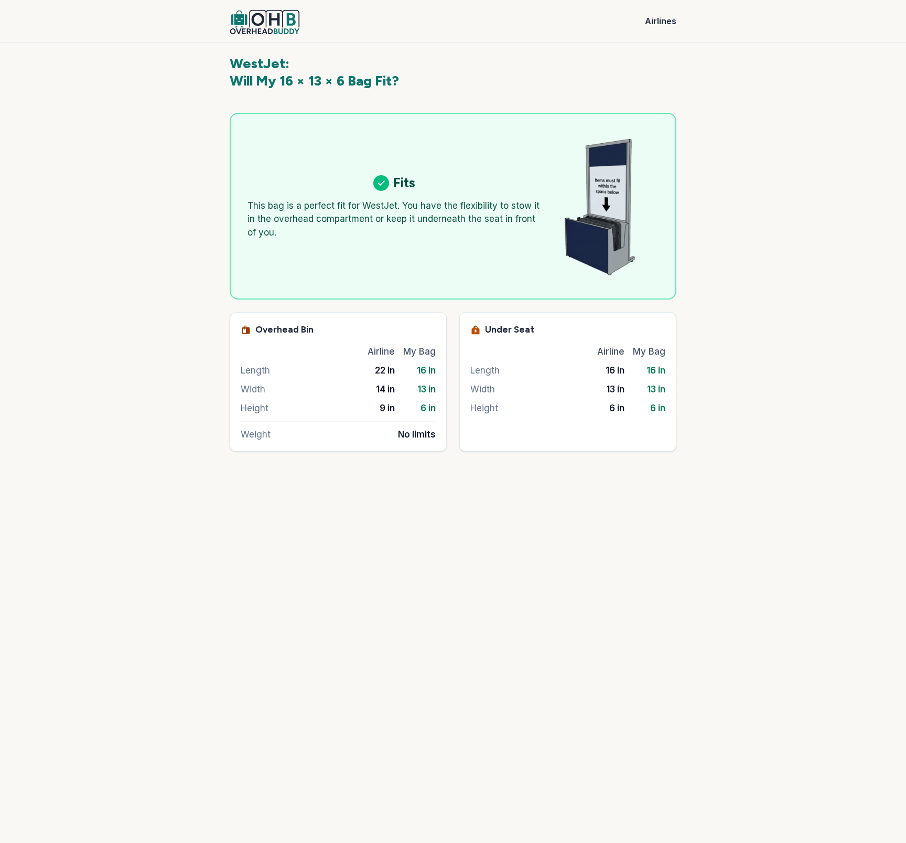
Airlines (660, 21)
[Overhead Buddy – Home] (265, 21)
